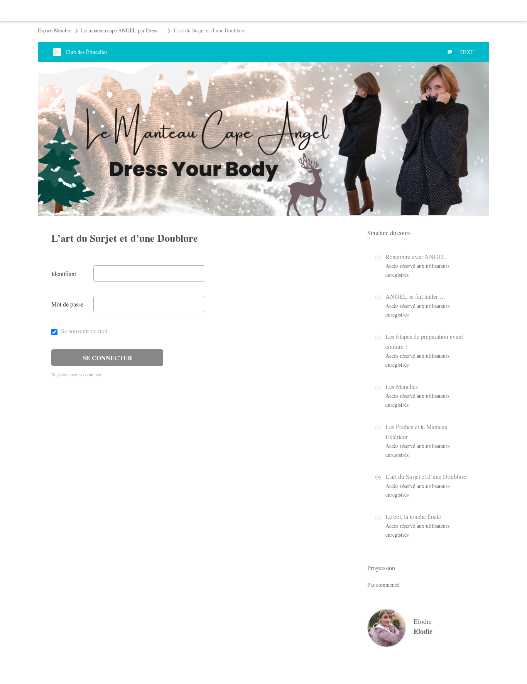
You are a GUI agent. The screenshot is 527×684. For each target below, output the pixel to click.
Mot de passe (67, 304)
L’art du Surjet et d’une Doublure (425, 476)
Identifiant (63, 274)
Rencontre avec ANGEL (415, 257)
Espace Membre (54, 30)
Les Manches (401, 386)
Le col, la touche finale (413, 516)
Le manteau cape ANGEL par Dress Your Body (122, 30)
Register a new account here (76, 374)
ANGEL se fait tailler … (415, 296)
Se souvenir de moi (83, 331)
